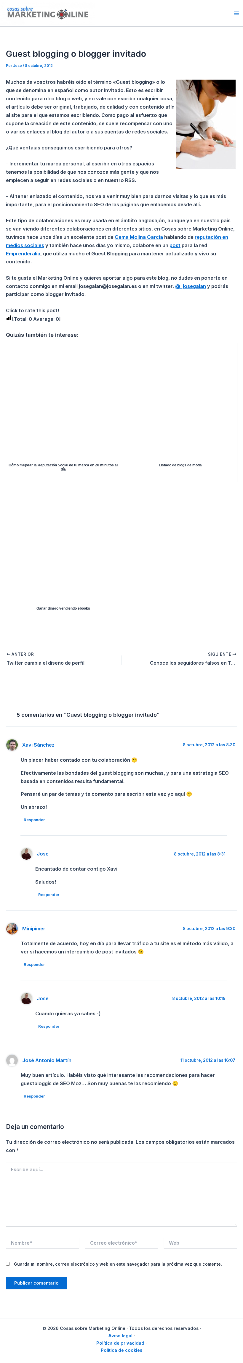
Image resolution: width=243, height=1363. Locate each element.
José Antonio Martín (46, 1060)
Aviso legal (120, 1335)
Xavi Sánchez (38, 745)
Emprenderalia (23, 254)
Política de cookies (121, 1350)
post (175, 245)
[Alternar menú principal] (236, 13)
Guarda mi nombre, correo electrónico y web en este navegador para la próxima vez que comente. (118, 1264)
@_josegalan (190, 286)
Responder (34, 819)
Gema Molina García (139, 237)
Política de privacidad (120, 1343)
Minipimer (33, 929)
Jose (43, 854)
